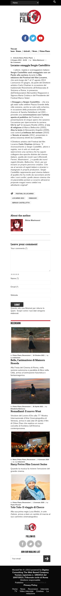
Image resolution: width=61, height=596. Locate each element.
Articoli (27, 51)
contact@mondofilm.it (35, 582)
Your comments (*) (19, 248)
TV (15, 591)
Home (18, 51)
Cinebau (40, 591)
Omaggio (33, 198)
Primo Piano (45, 51)
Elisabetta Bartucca (18, 409)
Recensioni (16, 323)
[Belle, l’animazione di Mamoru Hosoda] (30, 340)
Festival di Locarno (25, 193)
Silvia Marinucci (38, 60)
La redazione (15, 357)
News (34, 51)
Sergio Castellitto (21, 203)
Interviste (45, 589)
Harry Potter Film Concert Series (29, 464)
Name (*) (15, 278)
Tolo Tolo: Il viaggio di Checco (27, 507)
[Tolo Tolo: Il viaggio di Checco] (30, 487)
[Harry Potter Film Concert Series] (30, 444)
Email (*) (14, 287)
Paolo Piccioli (16, 505)
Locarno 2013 (18, 198)
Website (14, 295)
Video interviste (26, 591)
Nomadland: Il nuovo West (26, 411)
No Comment (16, 62)
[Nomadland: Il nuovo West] (30, 391)
